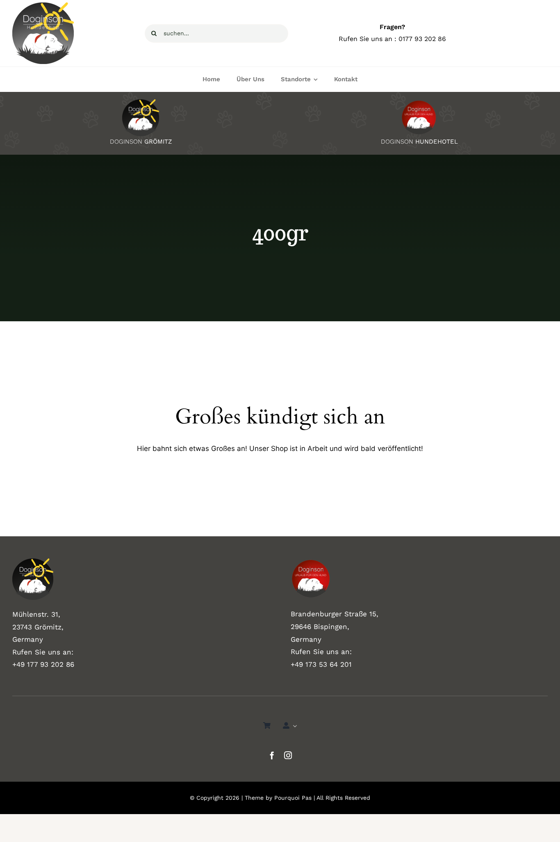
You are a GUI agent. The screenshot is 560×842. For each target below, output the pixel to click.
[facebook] (272, 755)
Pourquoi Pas (293, 797)
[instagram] (288, 755)
